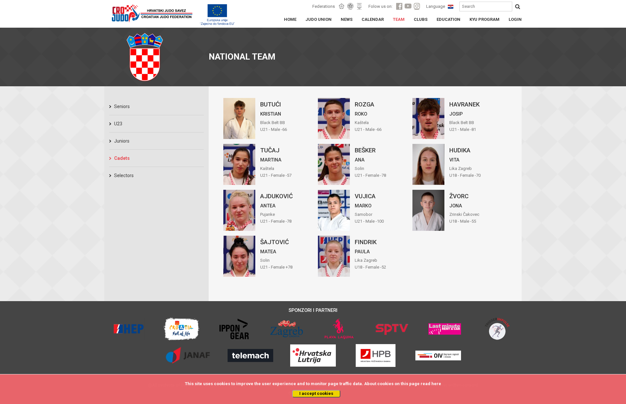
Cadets (122, 158)
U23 (118, 123)
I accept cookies (316, 393)
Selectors (124, 175)
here (436, 383)
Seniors (122, 106)
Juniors (121, 141)
